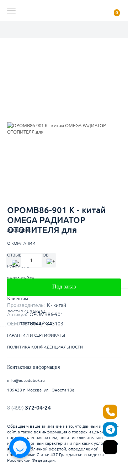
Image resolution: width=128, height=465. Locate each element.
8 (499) (29, 407)
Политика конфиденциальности (45, 347)
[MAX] (110, 447)
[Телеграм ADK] (110, 429)
